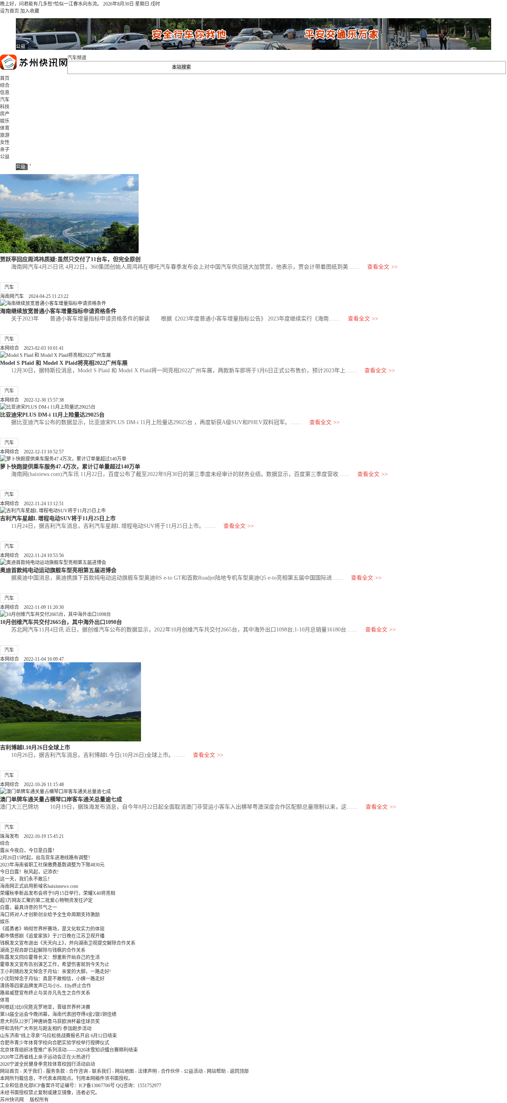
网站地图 (124, 1071)
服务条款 (55, 1071)
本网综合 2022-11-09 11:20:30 (32, 607)
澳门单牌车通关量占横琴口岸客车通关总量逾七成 (61, 799)
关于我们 (32, 1071)
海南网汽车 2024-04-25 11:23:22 (34, 296)
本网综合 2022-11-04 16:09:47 (32, 659)
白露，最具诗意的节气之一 (28, 907)
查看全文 (382, 267)
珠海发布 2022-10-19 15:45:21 (32, 836)
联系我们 (101, 1071)
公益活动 (193, 1071)
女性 (5, 142)
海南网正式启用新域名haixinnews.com (39, 886)
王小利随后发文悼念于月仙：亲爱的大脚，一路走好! (55, 971)
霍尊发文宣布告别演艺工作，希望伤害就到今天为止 (54, 964)
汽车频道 (76, 58)
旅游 (5, 135)
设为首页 (9, 11)
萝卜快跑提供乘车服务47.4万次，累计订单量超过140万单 (70, 466)
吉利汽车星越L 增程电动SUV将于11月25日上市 (58, 518)
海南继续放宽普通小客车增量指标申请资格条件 (58, 311)
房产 (5, 114)
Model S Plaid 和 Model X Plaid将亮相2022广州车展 (64, 363)
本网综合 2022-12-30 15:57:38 (32, 400)
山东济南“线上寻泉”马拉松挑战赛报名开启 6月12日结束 (58, 1036)
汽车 (5, 99)
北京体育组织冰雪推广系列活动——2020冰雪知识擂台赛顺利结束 (69, 1050)
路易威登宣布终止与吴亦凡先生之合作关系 (45, 993)
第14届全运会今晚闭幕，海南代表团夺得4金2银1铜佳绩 (58, 1014)
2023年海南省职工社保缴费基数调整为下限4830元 (52, 865)
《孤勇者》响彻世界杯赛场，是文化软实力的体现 (52, 929)
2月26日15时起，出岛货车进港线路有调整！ (46, 857)
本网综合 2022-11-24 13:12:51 (32, 503)
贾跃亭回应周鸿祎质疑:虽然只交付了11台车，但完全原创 (70, 259)
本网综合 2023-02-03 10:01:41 (32, 348)
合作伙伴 (170, 1071)
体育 (5, 128)
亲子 (5, 149)
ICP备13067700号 (97, 1085)
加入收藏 (29, 11)
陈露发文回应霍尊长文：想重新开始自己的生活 (50, 957)
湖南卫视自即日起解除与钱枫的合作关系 (43, 950)
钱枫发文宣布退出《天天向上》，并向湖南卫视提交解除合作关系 (67, 943)
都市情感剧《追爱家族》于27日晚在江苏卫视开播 (52, 936)
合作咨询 (78, 1071)
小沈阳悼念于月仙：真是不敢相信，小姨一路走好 (52, 979)
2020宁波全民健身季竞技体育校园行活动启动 (47, 1064)
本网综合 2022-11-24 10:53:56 (32, 555)
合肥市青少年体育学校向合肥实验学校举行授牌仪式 (54, 1043)
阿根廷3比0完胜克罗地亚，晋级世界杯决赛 (45, 1007)
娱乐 (5, 121)
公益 (5, 156)
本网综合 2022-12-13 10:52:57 (32, 452)
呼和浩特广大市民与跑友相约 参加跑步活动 (45, 1028)
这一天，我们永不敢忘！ (26, 879)
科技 (5, 107)
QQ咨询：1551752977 (138, 1085)
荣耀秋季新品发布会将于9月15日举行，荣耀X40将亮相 (57, 893)
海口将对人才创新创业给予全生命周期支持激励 (50, 914)
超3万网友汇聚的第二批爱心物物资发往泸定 (46, 900)
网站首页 (9, 1071)
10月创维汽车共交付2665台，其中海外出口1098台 (61, 622)
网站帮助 (216, 1071)
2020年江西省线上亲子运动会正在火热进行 (45, 1057)
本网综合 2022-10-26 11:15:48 (32, 784)
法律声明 (147, 1071)
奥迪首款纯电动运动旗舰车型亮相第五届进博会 (58, 570)
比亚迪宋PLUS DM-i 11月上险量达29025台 (52, 414)
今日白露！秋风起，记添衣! (29, 872)
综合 (5, 85)
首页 (5, 78)
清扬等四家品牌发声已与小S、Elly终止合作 (45, 986)
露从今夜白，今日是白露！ (28, 850)
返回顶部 (239, 1071)
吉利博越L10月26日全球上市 (35, 747)
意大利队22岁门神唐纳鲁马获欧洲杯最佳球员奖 (50, 1021)
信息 (5, 92)
